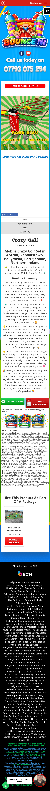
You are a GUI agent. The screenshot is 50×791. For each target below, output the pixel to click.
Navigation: (36, 3)
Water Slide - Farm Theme (35, 763)
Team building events (28, 716)
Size (25, 227)
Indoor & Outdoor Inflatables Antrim (24, 628)
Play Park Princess (32, 692)
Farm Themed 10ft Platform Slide (31, 759)
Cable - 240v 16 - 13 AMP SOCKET (18, 757)
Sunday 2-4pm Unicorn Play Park (23, 768)
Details (25, 219)
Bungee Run (25, 756)
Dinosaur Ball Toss (36, 757)
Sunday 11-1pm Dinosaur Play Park (32, 772)
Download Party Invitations (36, 748)
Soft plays (21, 707)
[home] (3, 3)
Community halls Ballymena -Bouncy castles (24, 603)
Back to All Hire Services (25, 85)
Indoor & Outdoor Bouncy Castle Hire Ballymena (25, 618)
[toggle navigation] (45, 3)
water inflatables (21, 734)
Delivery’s (20, 606)
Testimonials (22, 719)
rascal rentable (21, 698)
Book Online (15, 401)
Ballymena (15, 582)
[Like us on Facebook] (21, 53)
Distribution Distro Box (14, 759)
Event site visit (28, 759)
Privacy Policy (23, 750)
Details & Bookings (14, 541)
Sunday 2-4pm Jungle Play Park (21, 771)
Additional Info (25, 223)
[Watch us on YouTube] (28, 53)
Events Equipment (35, 751)
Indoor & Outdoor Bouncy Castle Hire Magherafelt (24, 625)
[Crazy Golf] (25, 119)
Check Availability (40, 403)
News (25, 686)
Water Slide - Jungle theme (15, 763)
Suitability (25, 231)
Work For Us (30, 736)
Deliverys (21, 748)
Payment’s (16, 692)
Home (23, 609)
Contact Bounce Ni (11, 748)
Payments (13, 750)
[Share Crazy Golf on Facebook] (25, 214)
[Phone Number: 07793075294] (25, 69)
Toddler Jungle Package (19, 766)
